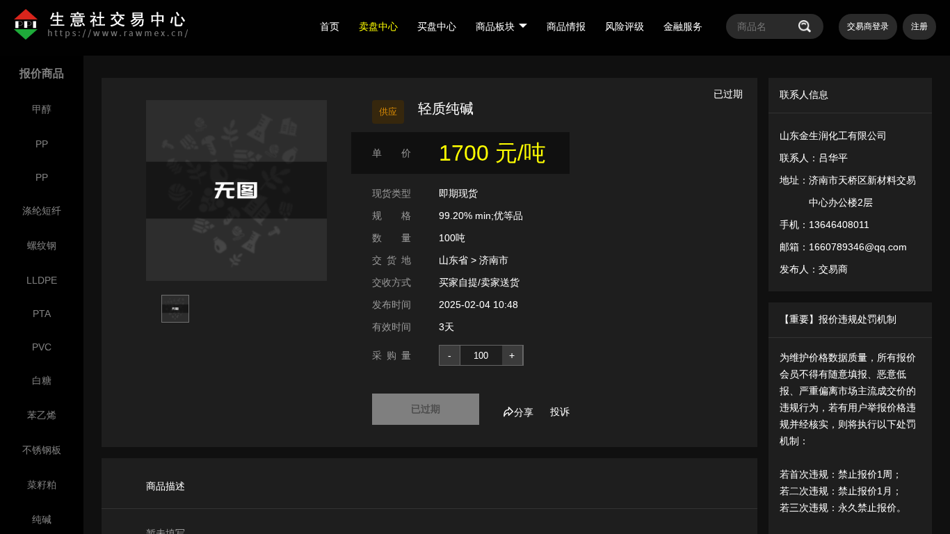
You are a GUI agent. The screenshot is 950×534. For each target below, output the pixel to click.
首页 (329, 26)
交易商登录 (868, 26)
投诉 (560, 411)
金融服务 (682, 26)
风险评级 (624, 26)
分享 (523, 412)
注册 (919, 26)
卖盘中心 (378, 26)
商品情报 (566, 26)
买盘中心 (436, 26)
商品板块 (495, 26)
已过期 (425, 408)
